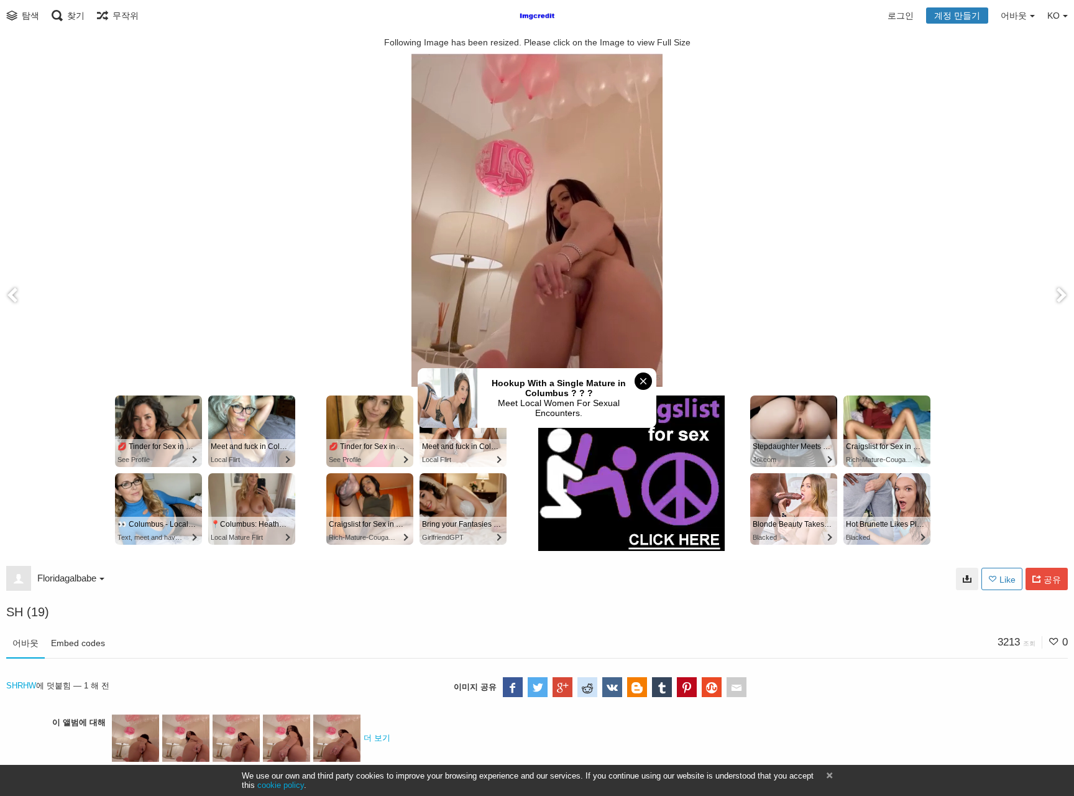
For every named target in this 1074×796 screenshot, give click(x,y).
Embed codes (78, 643)
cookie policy (280, 785)
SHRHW (21, 685)
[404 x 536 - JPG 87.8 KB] (967, 579)
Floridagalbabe (66, 578)
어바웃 (25, 643)
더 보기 (377, 738)
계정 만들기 (957, 16)
